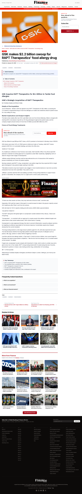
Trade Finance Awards (70, 444)
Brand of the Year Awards (55, 431)
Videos (53, 6)
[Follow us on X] (45, 490)
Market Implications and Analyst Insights (12, 84)
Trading (48, 6)
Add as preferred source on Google (49, 63)
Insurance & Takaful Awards (55, 463)
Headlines (70, 6)
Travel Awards (68, 450)
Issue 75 (19, 448)
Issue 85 (19, 429)
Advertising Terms (5, 442)
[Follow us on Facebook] (41, 490)
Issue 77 (19, 444)
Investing (43, 6)
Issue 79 (19, 440)
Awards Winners (37, 433)
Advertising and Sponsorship (7, 431)
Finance (25, 6)
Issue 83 (19, 433)
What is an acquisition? (9, 280)
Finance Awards (53, 473)
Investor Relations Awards (71, 429)
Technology (36, 6)
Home (3, 48)
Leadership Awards (69, 431)
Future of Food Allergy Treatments (11, 86)
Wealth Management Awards (71, 448)
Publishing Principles (69, 454)
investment (10, 67)
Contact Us (4, 435)
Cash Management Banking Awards (56, 435)
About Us (3, 429)
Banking (30, 6)
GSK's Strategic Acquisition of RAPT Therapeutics (13, 81)
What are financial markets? (11, 289)
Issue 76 (19, 446)
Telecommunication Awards (71, 440)
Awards (58, 6)
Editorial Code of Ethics (70, 460)
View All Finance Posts (29, 412)
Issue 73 (19, 452)
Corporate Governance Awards (56, 446)
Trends (76, 6)
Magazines (64, 6)
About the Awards (37, 429)
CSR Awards (52, 442)
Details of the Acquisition (9, 83)
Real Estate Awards (69, 435)
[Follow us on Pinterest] (36, 490)
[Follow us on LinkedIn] (43, 490)
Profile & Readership (6, 433)
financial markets (17, 67)
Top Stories (7, 6)
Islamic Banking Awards (70, 433)
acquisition (5, 67)
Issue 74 (19, 450)
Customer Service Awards (55, 440)
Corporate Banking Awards (55, 448)
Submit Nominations (37, 435)
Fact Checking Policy (70, 463)
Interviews (13, 6)
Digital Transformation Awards (55, 450)
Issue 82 (19, 435)
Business (20, 6)
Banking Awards (53, 467)
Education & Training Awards (55, 454)
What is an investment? (10, 284)
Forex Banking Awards (54, 460)
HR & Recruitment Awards (70, 442)
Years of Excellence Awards (71, 452)
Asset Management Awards (55, 429)
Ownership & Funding (70, 456)
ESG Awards (52, 458)
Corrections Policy (69, 458)
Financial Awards (69, 465)
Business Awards (53, 433)
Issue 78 (19, 442)
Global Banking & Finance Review (17, 60)
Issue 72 (19, 454)
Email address (55, 419)
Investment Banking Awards (55, 465)
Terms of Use (4, 440)
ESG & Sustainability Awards (55, 456)
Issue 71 (19, 456)
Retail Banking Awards (70, 471)
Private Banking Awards (70, 467)
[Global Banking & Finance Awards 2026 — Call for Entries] (30, 188)
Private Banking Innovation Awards (72, 469)
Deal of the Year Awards (54, 444)
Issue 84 (19, 431)
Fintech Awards (53, 452)
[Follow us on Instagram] (38, 490)
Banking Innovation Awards (55, 469)
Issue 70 (19, 458)
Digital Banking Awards (54, 471)
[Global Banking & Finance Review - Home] (41, 3)
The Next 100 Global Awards (71, 446)
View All (19, 460)
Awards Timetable (37, 431)
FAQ (34, 440)
